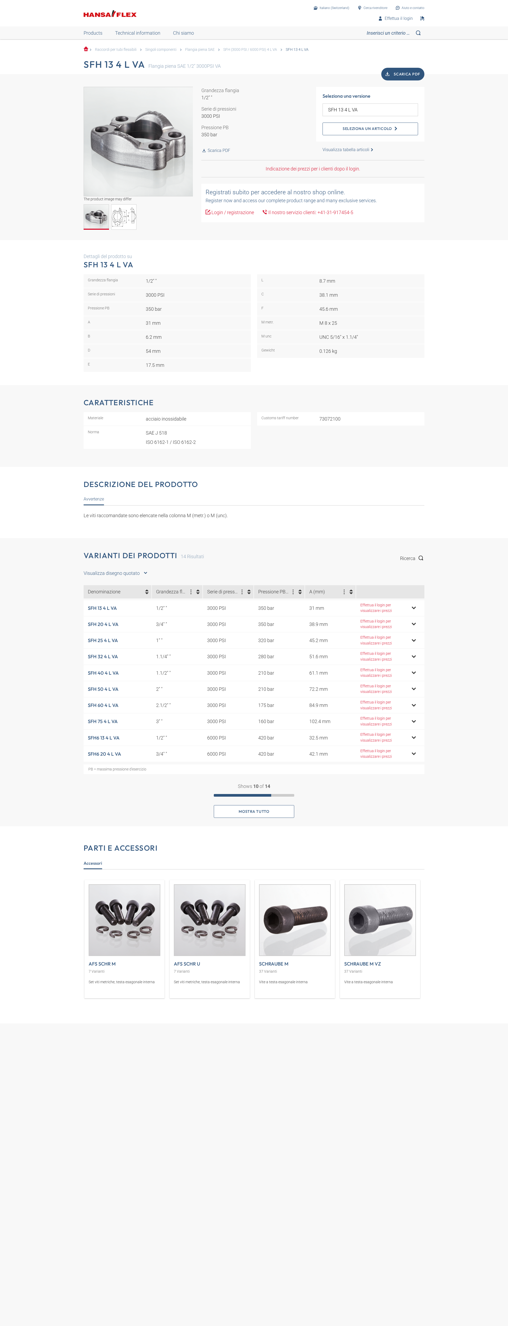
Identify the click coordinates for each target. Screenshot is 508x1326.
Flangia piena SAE (200, 49)
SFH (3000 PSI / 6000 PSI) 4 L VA (250, 49)
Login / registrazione (232, 212)
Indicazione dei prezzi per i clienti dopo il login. (313, 169)
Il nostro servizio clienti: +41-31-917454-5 (310, 212)
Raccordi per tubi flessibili (116, 49)
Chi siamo (183, 33)
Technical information (137, 33)
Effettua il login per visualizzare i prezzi (376, 608)
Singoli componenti (160, 49)
